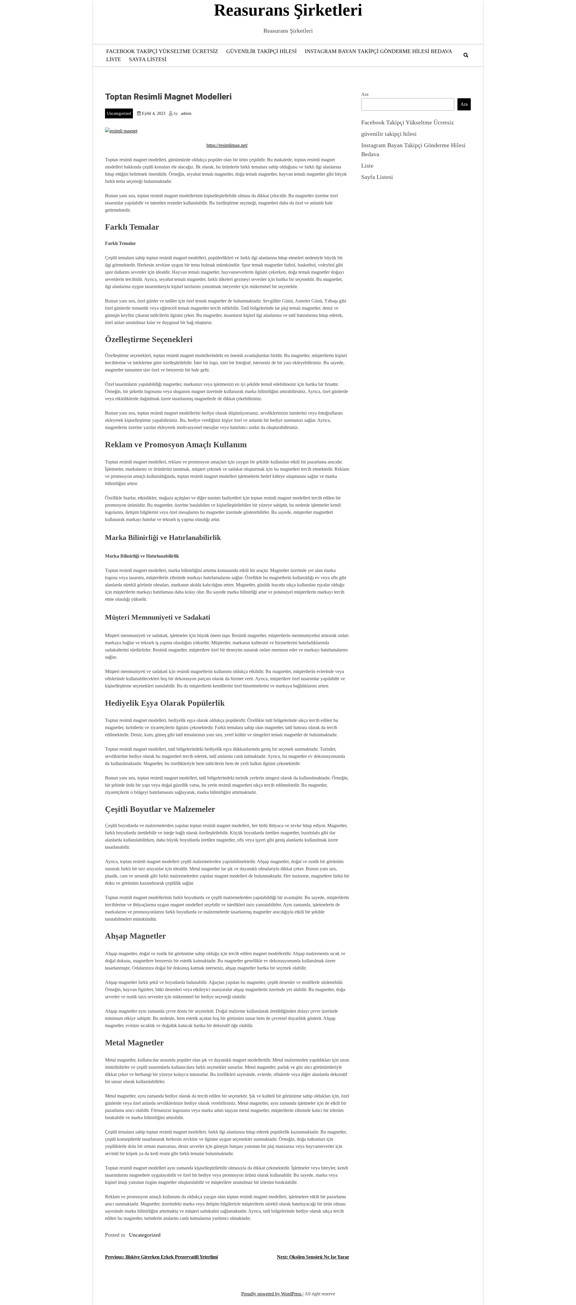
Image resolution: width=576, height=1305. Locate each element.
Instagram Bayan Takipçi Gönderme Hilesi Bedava (378, 51)
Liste (113, 59)
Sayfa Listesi (147, 59)
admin (186, 113)
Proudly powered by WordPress (272, 1293)
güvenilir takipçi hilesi (261, 51)
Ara (364, 94)
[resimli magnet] (121, 130)
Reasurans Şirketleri (288, 10)
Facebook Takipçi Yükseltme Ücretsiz (162, 51)
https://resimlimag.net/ (227, 145)
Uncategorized (119, 113)
